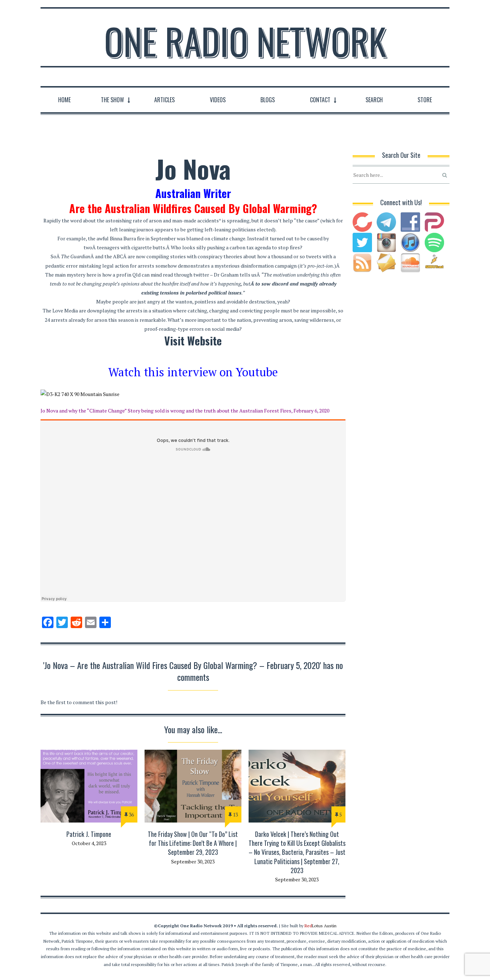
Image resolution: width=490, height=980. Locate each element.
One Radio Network (245, 40)
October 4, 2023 (89, 843)
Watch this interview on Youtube (193, 372)
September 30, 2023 (193, 861)
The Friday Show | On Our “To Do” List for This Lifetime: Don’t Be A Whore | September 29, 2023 (193, 843)
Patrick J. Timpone (88, 834)
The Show (112, 99)
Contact (320, 99)
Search (374, 99)
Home (64, 99)
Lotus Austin (320, 925)
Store (425, 99)
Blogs (267, 99)
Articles (164, 99)
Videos (218, 99)
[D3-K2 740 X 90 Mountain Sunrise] (193, 394)
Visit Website (193, 341)
